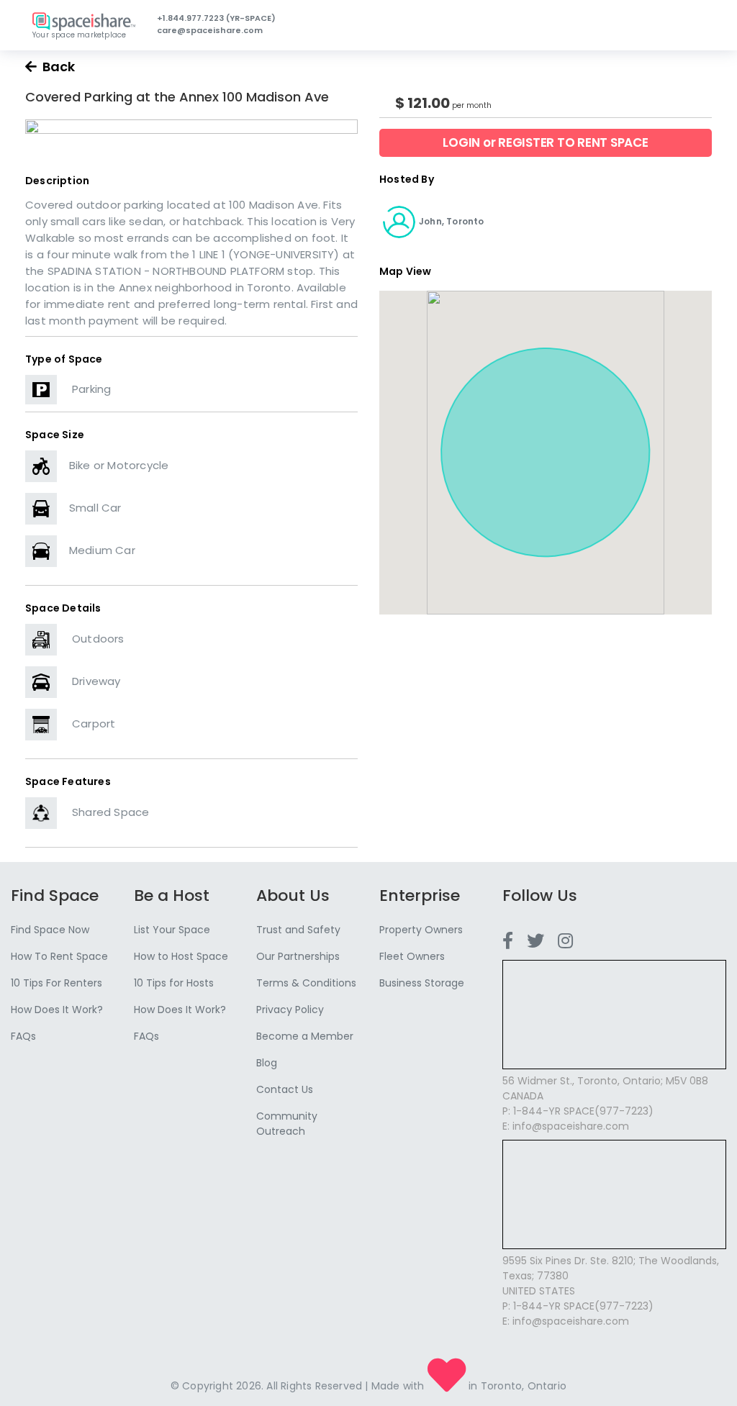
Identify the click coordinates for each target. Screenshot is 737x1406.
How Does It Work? (57, 1009)
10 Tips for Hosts (174, 983)
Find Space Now (50, 929)
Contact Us (284, 1089)
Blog (266, 1063)
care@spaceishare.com (210, 30)
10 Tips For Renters (56, 983)
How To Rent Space (59, 956)
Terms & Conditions (306, 983)
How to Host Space (181, 956)
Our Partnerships (298, 956)
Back (56, 67)
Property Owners (421, 929)
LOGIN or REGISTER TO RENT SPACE (545, 142)
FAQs (23, 1036)
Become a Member (304, 1036)
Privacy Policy (290, 1009)
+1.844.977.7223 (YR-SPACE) (216, 18)
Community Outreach (286, 1123)
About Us (293, 895)
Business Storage (421, 983)
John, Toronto (451, 221)
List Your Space (172, 929)
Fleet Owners (412, 956)
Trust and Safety (298, 929)
